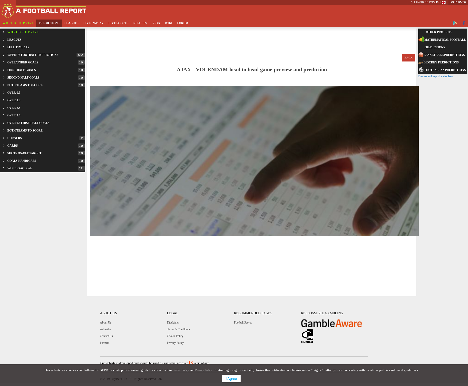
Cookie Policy (175, 336)
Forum (182, 23)
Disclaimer (173, 322)
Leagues (71, 23)
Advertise (105, 329)
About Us (105, 322)
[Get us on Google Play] (455, 23)
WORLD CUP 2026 (18, 23)
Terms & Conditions (178, 329)
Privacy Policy (175, 343)
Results (140, 23)
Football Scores (243, 322)
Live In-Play (93, 23)
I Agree (231, 378)
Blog (156, 23)
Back (408, 58)
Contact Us (106, 336)
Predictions (49, 23)
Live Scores (118, 23)
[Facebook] (464, 23)
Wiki (168, 23)
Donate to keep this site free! (436, 76)
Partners (104, 343)
